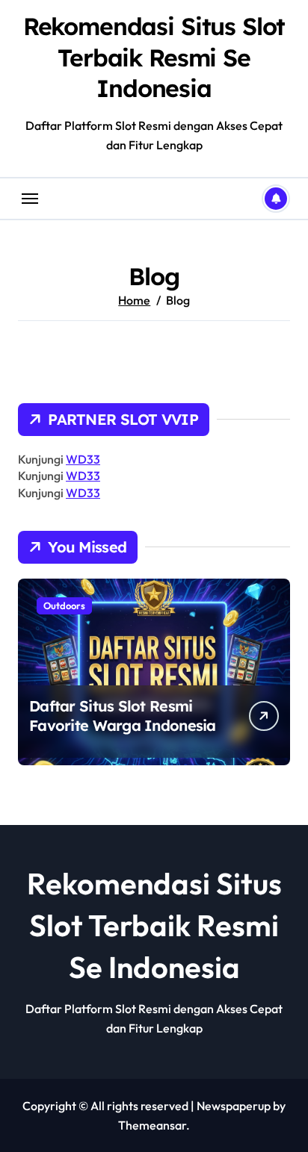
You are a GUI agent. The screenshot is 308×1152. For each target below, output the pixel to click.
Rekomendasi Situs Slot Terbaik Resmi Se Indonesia (154, 57)
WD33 (83, 459)
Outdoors (64, 605)
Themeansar (152, 1125)
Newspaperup (234, 1105)
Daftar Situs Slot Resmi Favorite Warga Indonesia (122, 716)
